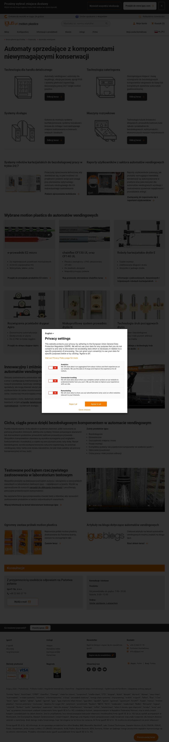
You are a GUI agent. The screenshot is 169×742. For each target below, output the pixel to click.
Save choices (84, 410)
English (48, 333)
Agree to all (96, 404)
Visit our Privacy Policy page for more (61, 358)
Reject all (73, 404)
